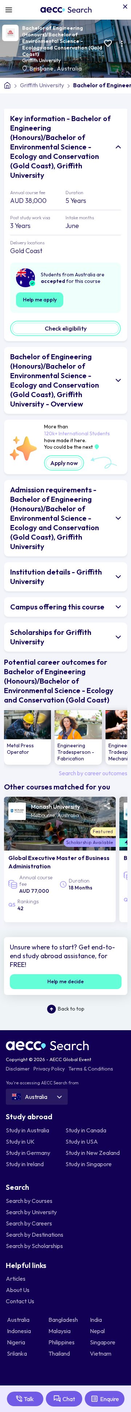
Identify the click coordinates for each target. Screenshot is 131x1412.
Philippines (62, 1342)
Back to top (71, 1008)
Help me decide (65, 981)
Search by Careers (29, 1223)
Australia (69, 68)
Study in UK (20, 1141)
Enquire (109, 1399)
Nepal (98, 1331)
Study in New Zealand (93, 1152)
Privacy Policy (49, 1068)
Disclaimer (18, 1068)
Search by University (31, 1212)
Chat (69, 1399)
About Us (17, 1289)
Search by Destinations (34, 1234)
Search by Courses (29, 1200)
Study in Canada (86, 1130)
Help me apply (40, 299)
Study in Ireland (25, 1164)
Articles (15, 1278)
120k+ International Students (77, 433)
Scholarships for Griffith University (50, 637)
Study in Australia (27, 1130)
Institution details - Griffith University (56, 576)
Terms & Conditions (90, 1068)
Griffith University (41, 60)
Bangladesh (63, 1319)
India (96, 1319)
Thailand (59, 1353)
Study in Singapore (89, 1164)
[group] (27, 737)
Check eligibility (66, 328)
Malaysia (60, 1331)
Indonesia (19, 1331)
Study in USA (82, 1141)
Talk (29, 1399)
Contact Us (20, 1301)
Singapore (103, 1342)
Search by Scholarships (34, 1245)
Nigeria (16, 1342)
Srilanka (17, 1353)
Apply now (64, 463)
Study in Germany (28, 1152)
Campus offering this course (57, 606)
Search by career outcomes (93, 773)
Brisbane (41, 68)
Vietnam (101, 1353)
